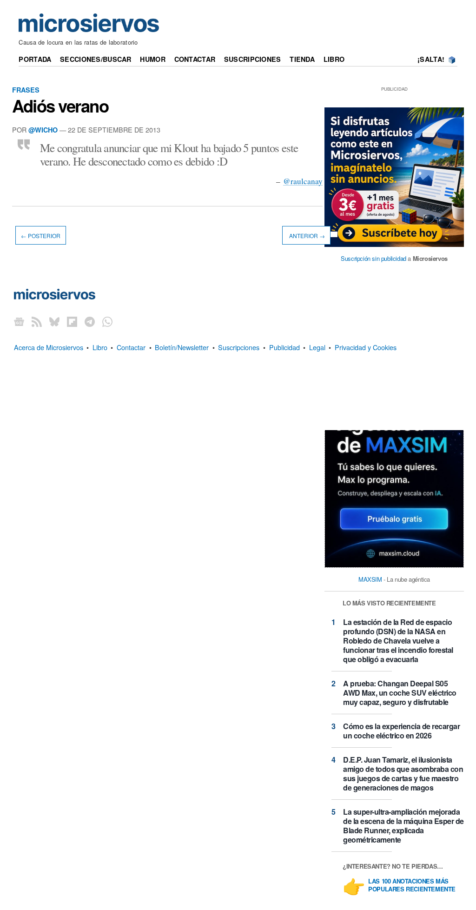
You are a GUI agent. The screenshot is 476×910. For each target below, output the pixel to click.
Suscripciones (252, 59)
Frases (26, 89)
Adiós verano (60, 105)
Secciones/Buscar (96, 59)
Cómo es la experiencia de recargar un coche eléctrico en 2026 (401, 731)
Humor (152, 59)
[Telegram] (90, 321)
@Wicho (43, 129)
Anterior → (306, 235)
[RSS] (37, 321)
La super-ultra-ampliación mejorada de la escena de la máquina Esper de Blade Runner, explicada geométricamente (403, 825)
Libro (334, 59)
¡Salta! (430, 59)
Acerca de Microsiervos (48, 347)
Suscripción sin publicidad (373, 258)
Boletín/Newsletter (182, 347)
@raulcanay (303, 181)
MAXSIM (370, 579)
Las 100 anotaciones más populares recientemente (412, 885)
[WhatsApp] (107, 321)
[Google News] (19, 321)
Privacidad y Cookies (366, 347)
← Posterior (40, 235)
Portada (35, 59)
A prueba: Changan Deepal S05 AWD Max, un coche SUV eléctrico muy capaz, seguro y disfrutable (399, 692)
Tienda (302, 59)
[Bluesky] (54, 321)
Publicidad (284, 347)
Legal (317, 347)
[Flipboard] (72, 321)
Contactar (195, 59)
